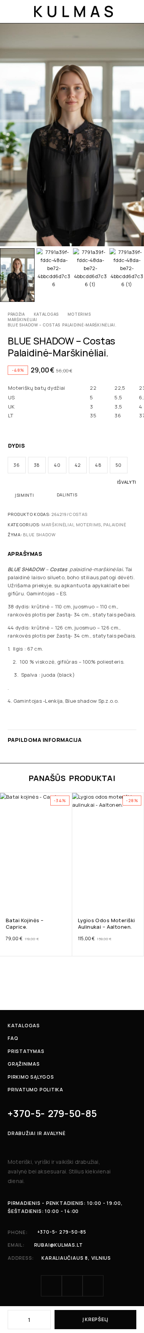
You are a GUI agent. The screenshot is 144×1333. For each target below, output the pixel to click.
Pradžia (16, 314)
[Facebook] (51, 1285)
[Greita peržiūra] (6, 810)
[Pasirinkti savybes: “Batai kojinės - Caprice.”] (65, 897)
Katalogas (46, 314)
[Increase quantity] (45, 1319)
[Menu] (12, 11)
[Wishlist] (6, 800)
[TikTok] (93, 1285)
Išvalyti (126, 482)
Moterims (79, 314)
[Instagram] (72, 1285)
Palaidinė (114, 524)
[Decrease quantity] (13, 1319)
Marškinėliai (22, 319)
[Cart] (133, 11)
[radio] (16, 465)
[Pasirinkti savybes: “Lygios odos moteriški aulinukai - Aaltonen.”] (137, 897)
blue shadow (39, 534)
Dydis (16, 445)
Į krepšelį (95, 1319)
